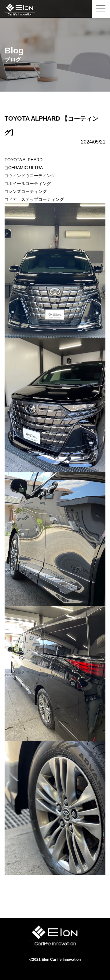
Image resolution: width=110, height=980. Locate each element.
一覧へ (55, 893)
